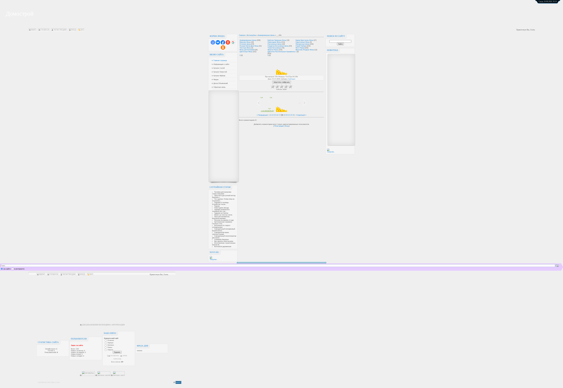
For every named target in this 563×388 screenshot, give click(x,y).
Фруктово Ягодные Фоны (305, 50)
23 (293, 115)
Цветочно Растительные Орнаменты (281, 51)
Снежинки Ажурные (221, 239)
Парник (217, 206)
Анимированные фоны (266, 35)
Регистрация (60, 30)
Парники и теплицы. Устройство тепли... (220, 203)
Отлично (110, 340)
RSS (82, 30)
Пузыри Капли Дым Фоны (249, 46)
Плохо (109, 347)
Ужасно (110, 350)
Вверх (42, 275)
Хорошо (110, 343)
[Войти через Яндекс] (228, 42)
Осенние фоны (245, 44)
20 (287, 115)
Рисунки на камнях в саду (224, 220)
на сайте (7, 269)
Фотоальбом (251, 35)
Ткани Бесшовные (274, 48)
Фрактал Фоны (273, 50)
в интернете (19, 269)
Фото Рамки (300, 48)
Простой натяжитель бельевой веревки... (221, 217)
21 (289, 115)
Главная (45, 30)
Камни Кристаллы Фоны (304, 40)
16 (277, 115)
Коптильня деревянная (222, 246)
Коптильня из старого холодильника (221, 226)
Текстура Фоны (245, 48)
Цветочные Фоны (246, 51)
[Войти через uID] (213, 42)
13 (270, 115)
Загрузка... (214, 259)
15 (275, 115)
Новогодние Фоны (274, 42)
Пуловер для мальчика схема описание (221, 193)
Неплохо (110, 345)
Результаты (114, 355)
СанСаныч (291, 79)
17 (279, 115)
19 (284, 115)
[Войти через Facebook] (223, 42)
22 (291, 115)
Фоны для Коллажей (247, 50)
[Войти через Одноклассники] (223, 47)
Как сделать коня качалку (223, 241)
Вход (73, 30)
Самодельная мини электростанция (220, 233)
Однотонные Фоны (303, 42)
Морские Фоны (245, 42)
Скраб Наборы (301, 46)
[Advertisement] (222, 136)
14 (273, 115)
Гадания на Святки (221, 213)
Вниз (33, 30)
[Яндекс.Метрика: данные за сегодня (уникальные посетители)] (119, 373)
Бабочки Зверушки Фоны (277, 40)
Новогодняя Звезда (221, 208)
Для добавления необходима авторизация (103, 325)
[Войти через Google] (233, 42)
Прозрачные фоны (303, 44)
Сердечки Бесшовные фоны (278, 46)
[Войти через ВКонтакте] (218, 42)
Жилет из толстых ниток (223, 215)
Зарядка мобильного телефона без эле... (221, 210)
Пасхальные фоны (275, 44)
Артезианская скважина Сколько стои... (222, 223)
